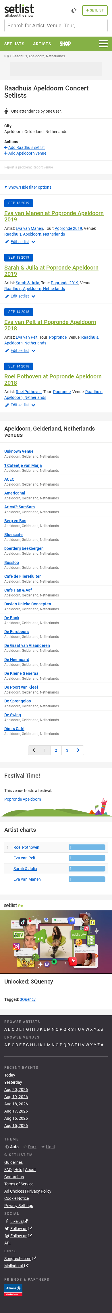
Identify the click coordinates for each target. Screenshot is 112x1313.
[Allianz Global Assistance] (13, 1289)
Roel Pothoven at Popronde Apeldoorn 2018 (53, 379)
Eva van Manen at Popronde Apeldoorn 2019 (54, 216)
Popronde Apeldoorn (22, 799)
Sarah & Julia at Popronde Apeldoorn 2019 (51, 270)
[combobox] (56, 25)
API (7, 1243)
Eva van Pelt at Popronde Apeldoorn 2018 (50, 325)
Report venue (43, 167)
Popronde (58, 337)
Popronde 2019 (68, 228)
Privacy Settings (18, 1205)
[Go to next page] (78, 750)
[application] (56, 941)
